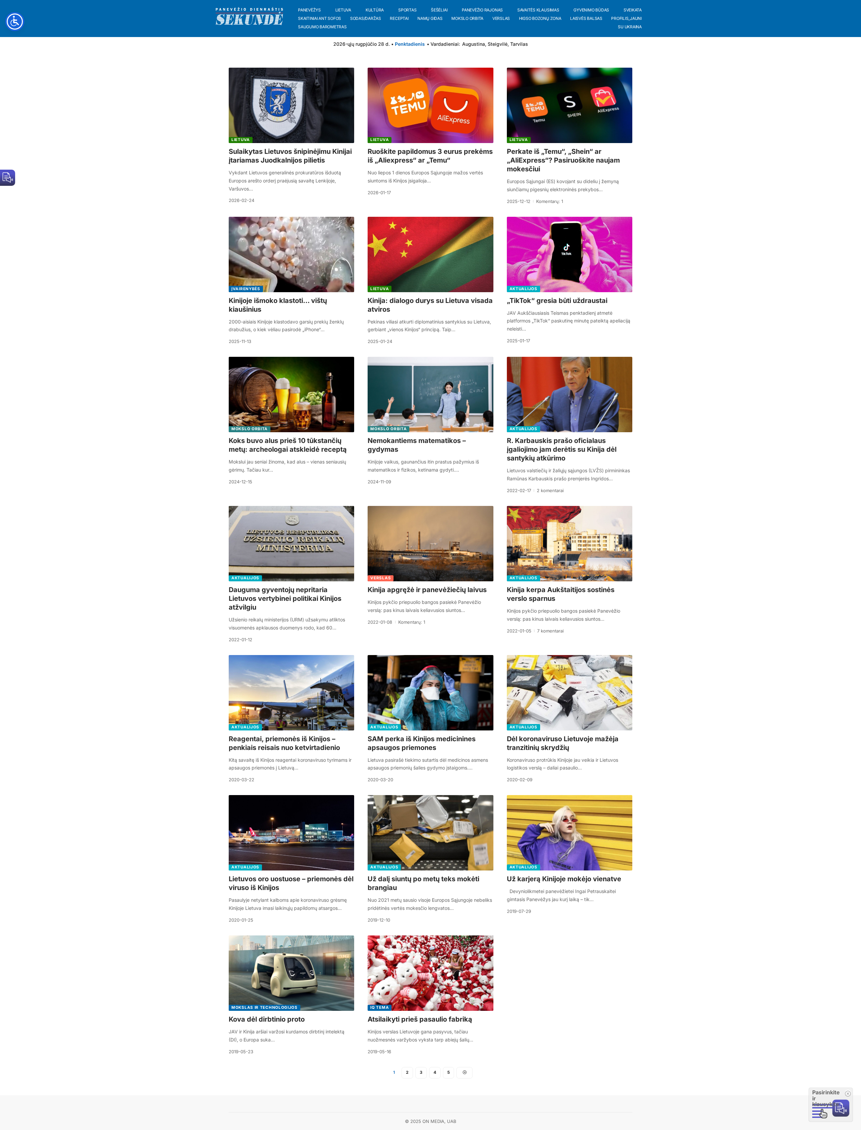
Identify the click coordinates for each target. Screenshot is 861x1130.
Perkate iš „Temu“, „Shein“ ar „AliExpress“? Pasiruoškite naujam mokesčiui (563, 160)
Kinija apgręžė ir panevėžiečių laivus (427, 590)
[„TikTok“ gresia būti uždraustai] (569, 254)
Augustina (473, 44)
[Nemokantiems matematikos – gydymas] (430, 394)
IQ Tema (379, 1007)
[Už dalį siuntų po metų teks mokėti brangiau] (430, 832)
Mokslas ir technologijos (264, 1007)
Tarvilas (519, 44)
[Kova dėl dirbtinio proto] (291, 973)
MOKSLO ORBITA (249, 428)
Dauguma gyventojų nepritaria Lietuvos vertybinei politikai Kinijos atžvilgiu (285, 598)
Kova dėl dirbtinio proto (267, 1019)
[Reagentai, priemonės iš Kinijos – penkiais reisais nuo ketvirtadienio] (291, 692)
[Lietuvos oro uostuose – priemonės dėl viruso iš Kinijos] (291, 832)
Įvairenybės (245, 288)
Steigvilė (498, 44)
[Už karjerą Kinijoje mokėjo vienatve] (569, 832)
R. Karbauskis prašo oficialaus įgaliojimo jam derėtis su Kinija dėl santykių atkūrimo (561, 449)
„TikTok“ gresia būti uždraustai (557, 301)
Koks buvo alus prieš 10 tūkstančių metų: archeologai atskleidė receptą (288, 445)
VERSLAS (380, 578)
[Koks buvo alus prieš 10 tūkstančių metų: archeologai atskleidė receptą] (291, 394)
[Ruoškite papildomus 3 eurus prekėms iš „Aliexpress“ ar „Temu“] (430, 105)
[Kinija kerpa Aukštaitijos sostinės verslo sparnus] (569, 543)
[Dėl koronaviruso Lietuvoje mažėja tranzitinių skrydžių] (569, 692)
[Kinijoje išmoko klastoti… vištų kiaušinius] (291, 254)
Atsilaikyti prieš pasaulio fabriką (420, 1019)
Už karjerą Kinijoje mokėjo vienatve (564, 879)
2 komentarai (550, 490)
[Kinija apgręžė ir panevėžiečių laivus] (430, 543)
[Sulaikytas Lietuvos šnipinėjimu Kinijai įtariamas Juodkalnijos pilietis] (291, 105)
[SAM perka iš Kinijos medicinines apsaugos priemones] (430, 692)
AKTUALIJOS (523, 288)
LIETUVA (240, 139)
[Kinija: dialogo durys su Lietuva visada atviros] (430, 254)
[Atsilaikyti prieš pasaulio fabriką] (430, 973)
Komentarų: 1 (549, 201)
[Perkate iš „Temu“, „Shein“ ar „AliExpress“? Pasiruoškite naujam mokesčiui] (569, 105)
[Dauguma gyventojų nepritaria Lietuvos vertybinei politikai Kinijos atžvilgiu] (291, 543)
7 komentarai (550, 631)
